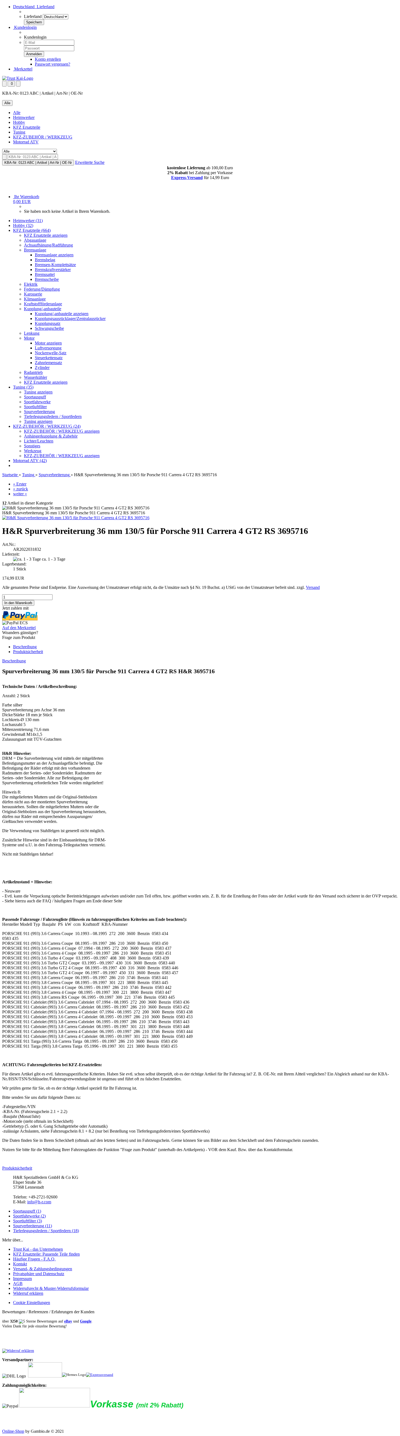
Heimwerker (24, 117)
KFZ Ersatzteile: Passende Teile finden (46, 1254)
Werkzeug (32, 450)
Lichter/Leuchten (38, 441)
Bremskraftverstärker (53, 269)
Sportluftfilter (35, 406)
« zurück (20, 489)
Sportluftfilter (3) (27, 1221)
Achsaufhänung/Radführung (48, 245)
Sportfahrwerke (37, 401)
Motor (29, 338)
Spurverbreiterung (39, 411)
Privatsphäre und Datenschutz (38, 1273)
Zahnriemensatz (48, 362)
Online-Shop (13, 1431)
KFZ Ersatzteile (26, 127)
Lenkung (31, 333)
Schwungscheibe (49, 328)
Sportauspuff (35, 397)
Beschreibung (25, 646)
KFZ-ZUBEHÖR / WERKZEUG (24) (47, 426)
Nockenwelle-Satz (50, 352)
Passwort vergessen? (52, 64)
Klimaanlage (35, 299)
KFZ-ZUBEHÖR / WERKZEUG (42, 137)
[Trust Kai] (17, 78)
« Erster (19, 484)
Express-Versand (187, 177)
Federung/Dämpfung (42, 289)
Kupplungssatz (47, 323)
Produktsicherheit (28, 651)
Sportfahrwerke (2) (29, 1216)
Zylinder (42, 367)
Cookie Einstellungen (31, 1302)
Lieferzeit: (11, 554)
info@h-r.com (39, 1202)
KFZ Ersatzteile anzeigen (45, 235)
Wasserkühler (35, 377)
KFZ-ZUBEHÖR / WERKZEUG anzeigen (62, 431)
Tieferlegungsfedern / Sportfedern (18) (46, 1230)
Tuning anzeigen (38, 392)
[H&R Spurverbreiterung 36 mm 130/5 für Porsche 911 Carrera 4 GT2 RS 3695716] (75, 517)
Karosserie (33, 294)
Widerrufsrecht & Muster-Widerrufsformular (51, 1288)
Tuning (19, 132)
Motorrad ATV (26, 142)
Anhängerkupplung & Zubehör (51, 436)
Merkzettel (22, 69)
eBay (68, 1321)
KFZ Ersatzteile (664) (32, 230)
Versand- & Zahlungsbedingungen (42, 1268)
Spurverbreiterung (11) (32, 1225)
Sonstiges (32, 446)
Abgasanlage (35, 240)
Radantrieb (33, 372)
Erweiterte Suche (89, 162)
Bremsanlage (35, 250)
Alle (16, 112)
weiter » (20, 493)
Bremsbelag (45, 259)
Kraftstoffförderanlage (43, 304)
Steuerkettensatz (49, 357)
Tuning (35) (23, 387)
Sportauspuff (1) (27, 1211)
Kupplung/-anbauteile (42, 308)
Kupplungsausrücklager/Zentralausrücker (70, 318)
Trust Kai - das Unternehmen (38, 1249)
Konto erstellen (48, 59)
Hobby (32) (23, 225)
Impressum (22, 1278)
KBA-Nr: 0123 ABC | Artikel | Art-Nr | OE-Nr (38, 163)
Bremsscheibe (47, 279)
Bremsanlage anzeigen (54, 255)
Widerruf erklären (28, 1293)
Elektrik (31, 284)
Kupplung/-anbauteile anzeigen (61, 313)
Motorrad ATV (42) (30, 460)
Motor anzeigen (48, 343)
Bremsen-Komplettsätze (55, 264)
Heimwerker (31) (28, 220)
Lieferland (33, 16)
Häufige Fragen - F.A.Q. (34, 1259)
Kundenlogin (25, 27)
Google (85, 1321)
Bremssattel (45, 274)
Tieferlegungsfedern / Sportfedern (53, 416)
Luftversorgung (48, 348)
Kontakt (20, 1264)
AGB (18, 1283)
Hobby (19, 122)
